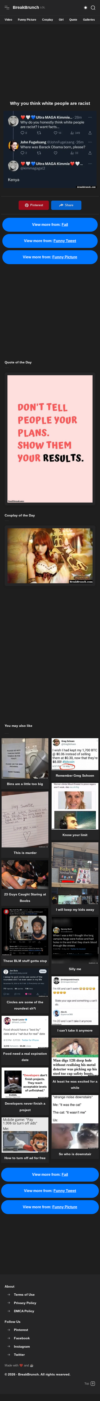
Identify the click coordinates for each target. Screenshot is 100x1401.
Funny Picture (27, 19)
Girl (61, 19)
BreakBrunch (28, 1374)
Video (8, 19)
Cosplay (47, 19)
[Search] (93, 7)
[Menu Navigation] (7, 7)
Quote (73, 19)
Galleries (89, 19)
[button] (85, 7)
